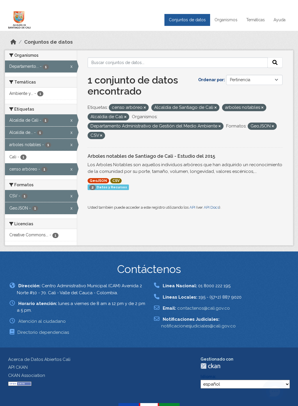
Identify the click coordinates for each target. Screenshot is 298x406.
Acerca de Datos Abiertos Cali (39, 359)
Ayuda (279, 19)
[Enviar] (275, 62)
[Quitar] (145, 108)
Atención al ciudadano (42, 321)
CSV (116, 181)
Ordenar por (211, 79)
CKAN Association (26, 375)
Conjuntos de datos (187, 19)
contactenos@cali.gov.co (203, 308)
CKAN (210, 366)
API (192, 207)
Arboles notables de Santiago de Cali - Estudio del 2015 (151, 156)
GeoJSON (98, 181)
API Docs (211, 207)
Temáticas (255, 19)
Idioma (208, 376)
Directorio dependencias (43, 332)
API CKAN (18, 367)
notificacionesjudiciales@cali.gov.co (198, 326)
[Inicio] (13, 42)
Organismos (225, 19)
